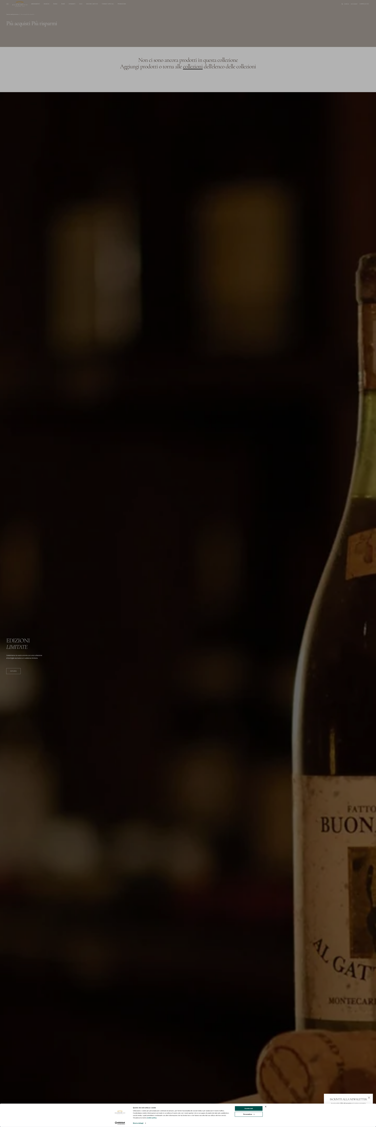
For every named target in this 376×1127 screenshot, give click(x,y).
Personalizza (247, 1114)
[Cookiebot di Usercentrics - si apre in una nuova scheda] (120, 1123)
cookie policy (152, 1118)
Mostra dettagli (138, 1123)
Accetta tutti (248, 1108)
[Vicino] (369, 1097)
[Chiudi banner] (265, 1106)
